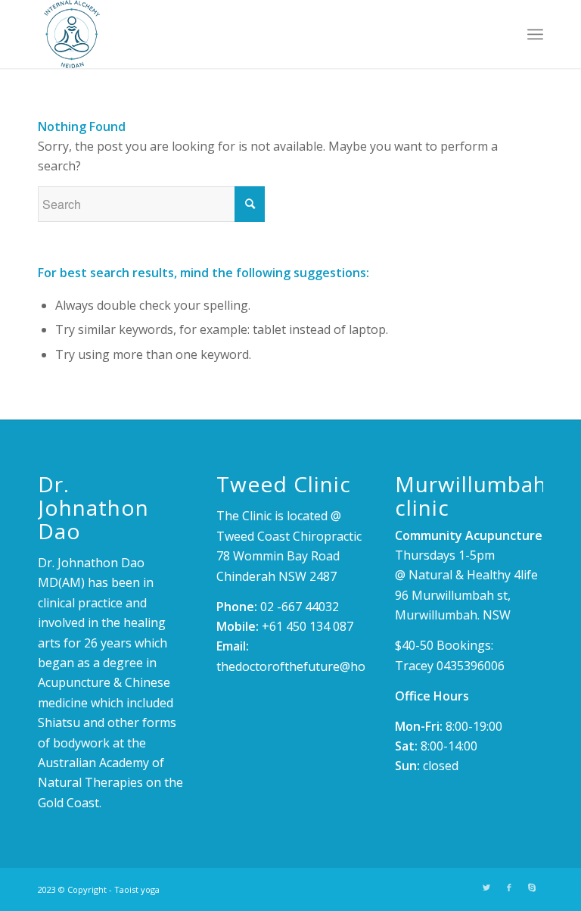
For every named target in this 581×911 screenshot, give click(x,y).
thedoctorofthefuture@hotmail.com (317, 666)
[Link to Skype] (531, 887)
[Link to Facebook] (509, 887)
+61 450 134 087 (307, 626)
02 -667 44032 (299, 606)
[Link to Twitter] (486, 887)
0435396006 (471, 665)
